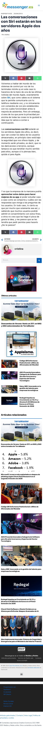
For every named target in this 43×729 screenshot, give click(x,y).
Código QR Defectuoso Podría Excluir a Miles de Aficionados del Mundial (29, 363)
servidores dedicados (34, 667)
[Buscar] (39, 260)
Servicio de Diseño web (25, 658)
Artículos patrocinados (8, 658)
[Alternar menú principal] (39, 5)
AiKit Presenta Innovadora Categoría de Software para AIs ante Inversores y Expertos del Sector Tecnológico (30, 376)
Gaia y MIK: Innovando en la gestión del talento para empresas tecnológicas (30, 388)
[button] (21, 674)
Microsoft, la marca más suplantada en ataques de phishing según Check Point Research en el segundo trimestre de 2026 (20, 476)
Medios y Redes (32, 656)
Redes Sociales (9, 701)
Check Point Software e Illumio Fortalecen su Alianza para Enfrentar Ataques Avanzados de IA (20, 610)
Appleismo (7, 689)
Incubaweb (7, 692)
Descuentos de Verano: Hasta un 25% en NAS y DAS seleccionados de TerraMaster (21, 445)
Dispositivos (6, 14)
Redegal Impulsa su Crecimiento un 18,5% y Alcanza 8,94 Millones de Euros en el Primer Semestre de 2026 (30, 402)
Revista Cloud (8, 704)
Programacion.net (10, 687)
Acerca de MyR (22, 660)
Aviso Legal (28, 715)
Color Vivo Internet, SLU (15, 665)
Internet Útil (7, 706)
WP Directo (7, 694)
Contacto (38, 658)
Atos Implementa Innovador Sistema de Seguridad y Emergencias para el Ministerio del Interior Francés (21, 640)
